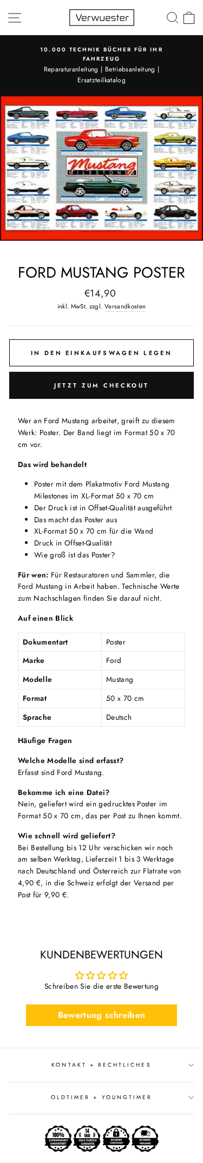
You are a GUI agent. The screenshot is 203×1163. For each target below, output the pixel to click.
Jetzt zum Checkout (101, 385)
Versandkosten (125, 306)
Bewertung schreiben (101, 1015)
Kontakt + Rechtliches (101, 1065)
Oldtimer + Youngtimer (101, 1097)
